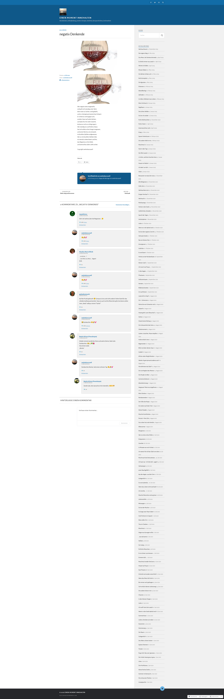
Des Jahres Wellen (144, 111)
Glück (140, 171)
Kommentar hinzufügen (122, 204)
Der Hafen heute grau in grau (147, 657)
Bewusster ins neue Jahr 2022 (147, 175)
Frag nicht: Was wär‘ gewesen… (147, 653)
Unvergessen (142, 244)
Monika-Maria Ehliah (86, 252)
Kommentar (124, 423)
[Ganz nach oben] (162, 688)
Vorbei (140, 317)
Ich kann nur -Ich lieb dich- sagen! (148, 462)
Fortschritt (141, 624)
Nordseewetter (143, 397)
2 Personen (88, 325)
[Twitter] (154, 2)
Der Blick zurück (143, 153)
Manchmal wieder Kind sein (146, 561)
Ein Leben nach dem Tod (145, 406)
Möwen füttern (143, 70)
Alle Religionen (143, 182)
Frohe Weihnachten (144, 120)
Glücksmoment (143, 329)
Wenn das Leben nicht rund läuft (147, 487)
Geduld (140, 352)
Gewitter (141, 443)
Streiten (141, 283)
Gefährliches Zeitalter (145, 211)
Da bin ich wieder (143, 115)
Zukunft (141, 308)
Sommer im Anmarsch (145, 674)
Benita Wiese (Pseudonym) (88, 336)
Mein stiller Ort (143, 520)
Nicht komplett (143, 78)
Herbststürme (142, 219)
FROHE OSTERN (143, 65)
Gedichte (141, 248)
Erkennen (141, 86)
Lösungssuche (142, 682)
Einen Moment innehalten (75, 18)
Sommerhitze (142, 615)
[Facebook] (150, 2)
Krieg (140, 132)
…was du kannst (143, 536)
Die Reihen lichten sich (145, 74)
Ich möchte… (142, 491)
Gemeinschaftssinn (144, 379)
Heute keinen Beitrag (144, 321)
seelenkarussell (67, 77)
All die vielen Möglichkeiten (146, 356)
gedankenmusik (84, 294)
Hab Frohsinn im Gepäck (145, 516)
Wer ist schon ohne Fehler (146, 435)
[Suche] (161, 35)
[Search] (162, 2)
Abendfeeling (142, 90)
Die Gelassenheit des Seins (146, 325)
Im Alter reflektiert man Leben (147, 99)
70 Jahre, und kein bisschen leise (148, 157)
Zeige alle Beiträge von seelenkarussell (110, 178)
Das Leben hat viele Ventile (146, 422)
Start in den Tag (143, 149)
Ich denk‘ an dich (143, 167)
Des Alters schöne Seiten (145, 640)
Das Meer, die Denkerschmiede (147, 57)
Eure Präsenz (142, 570)
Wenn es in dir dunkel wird (146, 227)
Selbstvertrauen (143, 279)
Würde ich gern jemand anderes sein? (149, 360)
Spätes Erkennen (143, 644)
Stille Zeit (141, 186)
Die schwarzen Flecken (145, 678)
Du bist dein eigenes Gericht (146, 232)
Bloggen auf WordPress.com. (68, 695)
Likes (140, 661)
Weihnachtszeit (143, 49)
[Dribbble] (158, 2)
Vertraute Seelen (143, 236)
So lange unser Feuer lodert (146, 511)
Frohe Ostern (142, 124)
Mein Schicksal (143, 103)
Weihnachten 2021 (144, 190)
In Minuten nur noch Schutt (146, 447)
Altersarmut (142, 426)
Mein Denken (142, 393)
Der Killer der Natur (144, 401)
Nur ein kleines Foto (144, 240)
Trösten (141, 649)
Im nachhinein (143, 292)
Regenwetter (142, 343)
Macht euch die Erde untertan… (147, 457)
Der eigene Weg (143, 53)
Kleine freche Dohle (144, 669)
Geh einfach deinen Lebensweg (147, 586)
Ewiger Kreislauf (143, 194)
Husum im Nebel (143, 163)
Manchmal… (142, 528)
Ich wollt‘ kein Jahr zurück (146, 607)
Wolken (141, 541)
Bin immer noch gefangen (146, 582)
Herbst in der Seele (144, 207)
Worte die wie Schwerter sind (147, 304)
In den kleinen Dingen (145, 599)
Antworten (82, 225)
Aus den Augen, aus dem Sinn (147, 474)
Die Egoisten (142, 82)
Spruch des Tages (143, 215)
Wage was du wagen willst (146, 532)
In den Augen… (143, 271)
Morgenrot (141, 431)
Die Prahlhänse (143, 665)
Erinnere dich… (143, 557)
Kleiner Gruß (142, 263)
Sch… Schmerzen (143, 300)
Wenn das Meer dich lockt (146, 578)
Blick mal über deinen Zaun (146, 348)
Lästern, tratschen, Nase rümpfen (148, 333)
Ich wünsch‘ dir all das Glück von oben (149, 451)
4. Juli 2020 (67, 75)
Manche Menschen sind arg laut (147, 495)
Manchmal (142, 144)
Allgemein (62, 30)
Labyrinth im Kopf (144, 296)
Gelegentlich (142, 478)
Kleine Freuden (143, 410)
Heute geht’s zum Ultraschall (147, 312)
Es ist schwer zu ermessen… (146, 553)
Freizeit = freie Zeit (144, 418)
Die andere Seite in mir (145, 590)
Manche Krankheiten (144, 414)
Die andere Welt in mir (145, 140)
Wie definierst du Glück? (145, 366)
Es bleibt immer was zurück (146, 61)
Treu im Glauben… (143, 524)
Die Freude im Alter (144, 375)
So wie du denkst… (144, 482)
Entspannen (142, 439)
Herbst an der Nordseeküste (146, 256)
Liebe (140, 223)
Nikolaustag (142, 202)
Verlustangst (142, 466)
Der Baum (141, 632)
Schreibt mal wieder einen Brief (147, 574)
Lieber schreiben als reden (146, 620)
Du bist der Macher (144, 507)
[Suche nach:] (151, 35)
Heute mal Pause (143, 566)
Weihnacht (142, 198)
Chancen (141, 595)
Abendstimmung (143, 383)
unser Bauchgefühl (144, 470)
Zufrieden (141, 95)
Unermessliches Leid (144, 128)
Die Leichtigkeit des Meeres (146, 370)
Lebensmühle (142, 499)
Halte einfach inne (144, 339)
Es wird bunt (142, 252)
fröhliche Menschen (144, 549)
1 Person (85, 222)
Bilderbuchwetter (143, 288)
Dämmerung (142, 628)
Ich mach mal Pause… (144, 267)
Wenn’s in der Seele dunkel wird (147, 611)
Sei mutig (141, 545)
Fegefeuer (141, 107)
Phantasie (141, 275)
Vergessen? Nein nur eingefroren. (148, 387)
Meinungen (142, 503)
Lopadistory (83, 214)
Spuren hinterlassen (144, 136)
